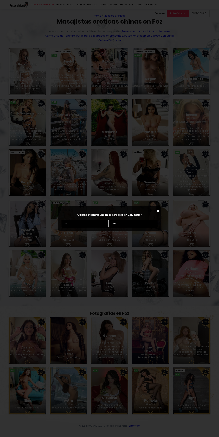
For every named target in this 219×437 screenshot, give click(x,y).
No (114, 223)
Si (66, 223)
